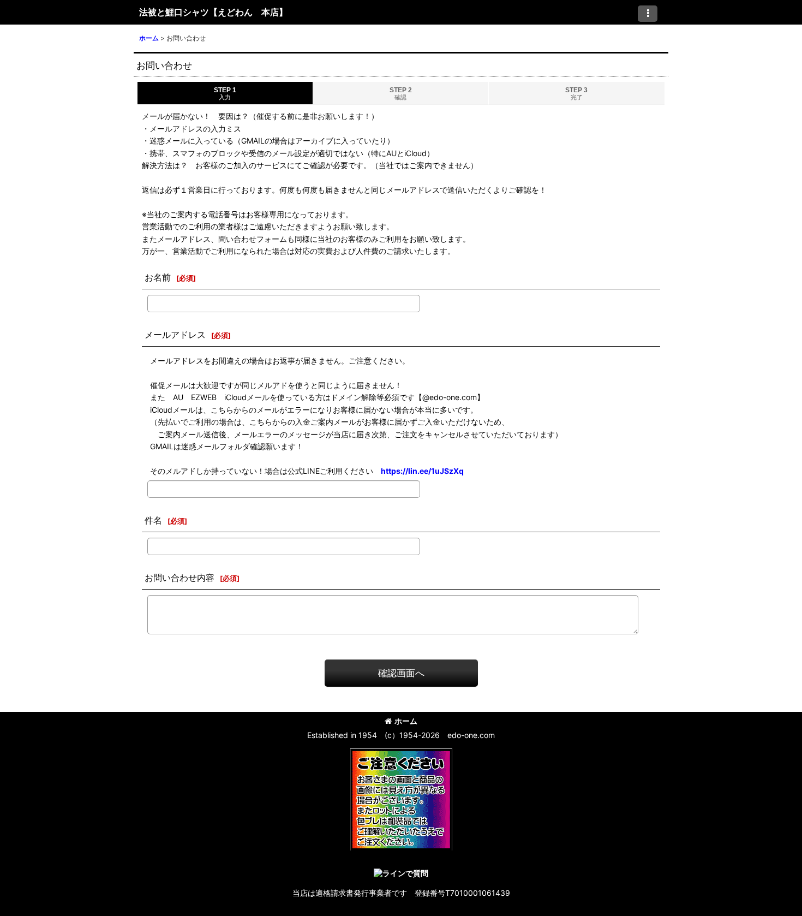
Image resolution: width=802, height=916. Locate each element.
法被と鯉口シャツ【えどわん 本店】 (213, 12)
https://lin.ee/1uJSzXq (422, 470)
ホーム (405, 720)
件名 (153, 520)
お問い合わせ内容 (179, 577)
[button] (647, 13)
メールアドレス (175, 334)
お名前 (158, 277)
